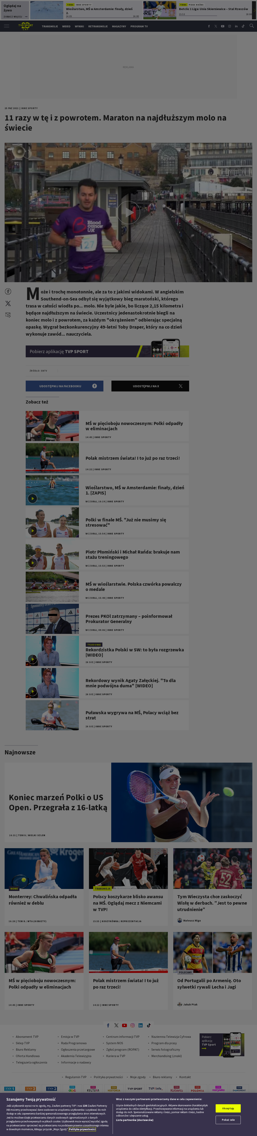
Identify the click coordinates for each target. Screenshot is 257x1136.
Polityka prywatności (82, 1129)
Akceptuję (228, 1108)
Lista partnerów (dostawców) (134, 1120)
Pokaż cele (228, 1120)
